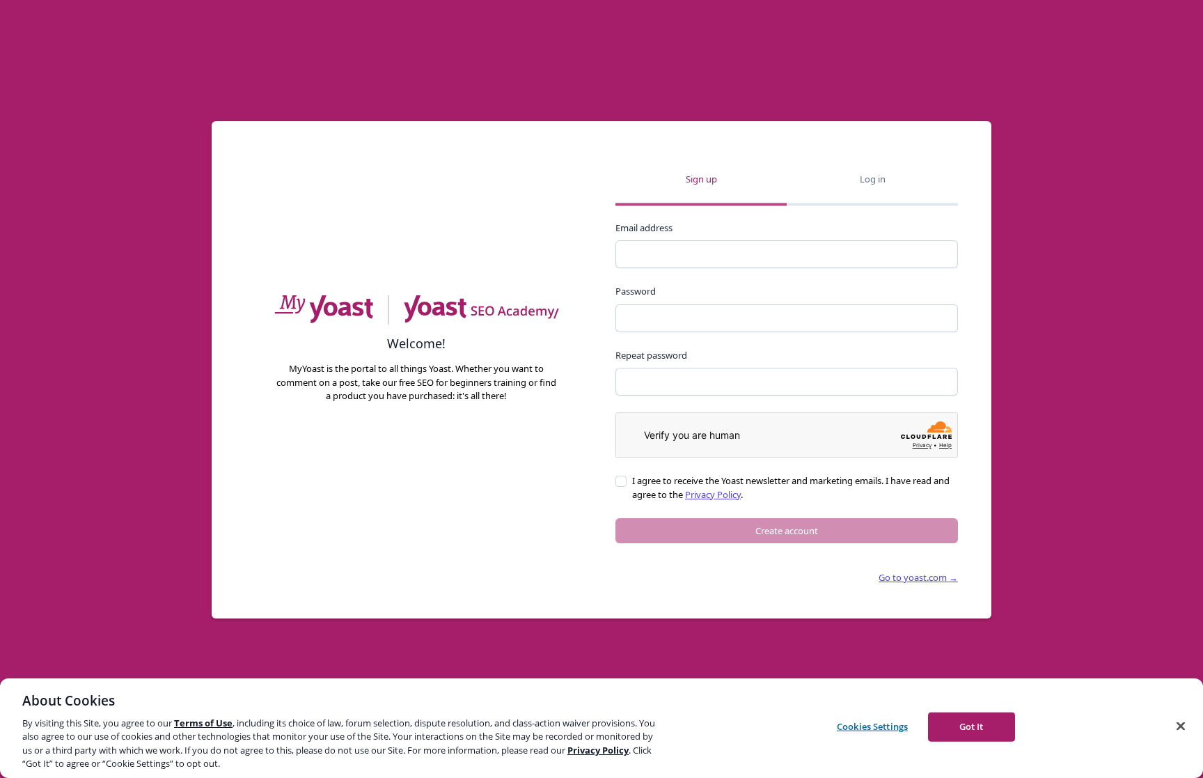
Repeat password (651, 355)
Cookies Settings (872, 726)
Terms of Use (203, 723)
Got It (971, 726)
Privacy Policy (713, 494)
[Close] (1180, 726)
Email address (644, 227)
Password (635, 291)
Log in (873, 179)
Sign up (701, 179)
